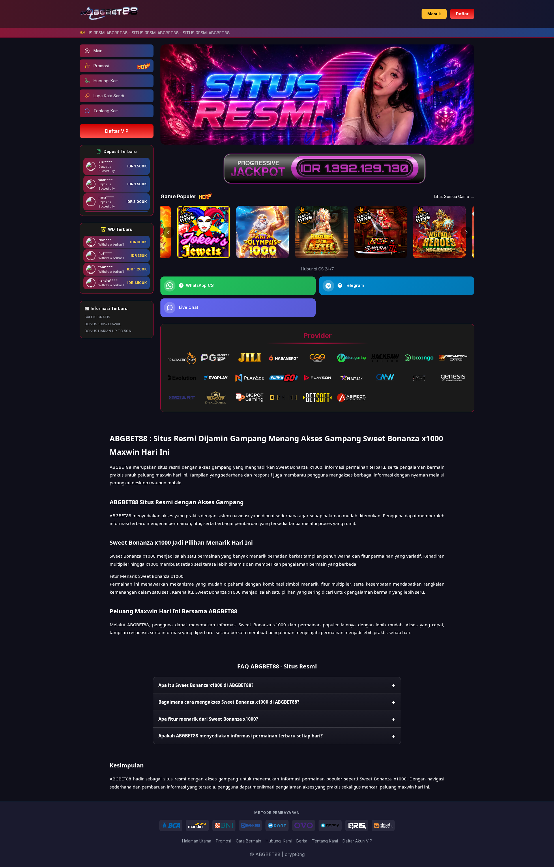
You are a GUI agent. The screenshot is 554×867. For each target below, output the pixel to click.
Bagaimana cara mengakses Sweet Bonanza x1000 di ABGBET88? (228, 702)
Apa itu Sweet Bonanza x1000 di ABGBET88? (205, 685)
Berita (301, 840)
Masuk (434, 13)
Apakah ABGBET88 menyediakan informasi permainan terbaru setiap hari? (240, 736)
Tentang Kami (325, 840)
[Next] (466, 232)
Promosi (223, 840)
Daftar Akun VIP (357, 840)
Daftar (462, 13)
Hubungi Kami (279, 840)
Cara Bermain (248, 840)
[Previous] (168, 232)
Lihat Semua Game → (454, 196)
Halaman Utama (196, 840)
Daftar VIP (116, 131)
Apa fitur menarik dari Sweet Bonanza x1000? (208, 719)
